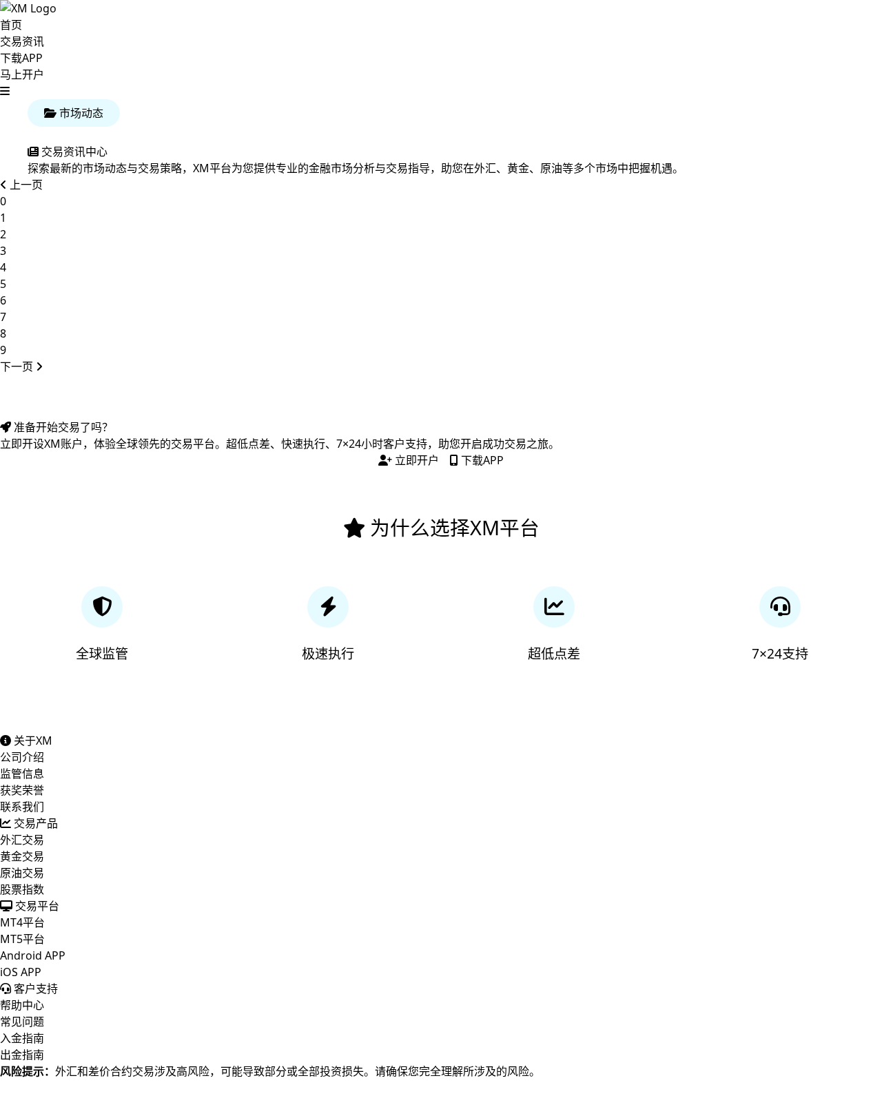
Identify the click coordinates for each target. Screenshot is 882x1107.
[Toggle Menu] (5, 91)
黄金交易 (22, 856)
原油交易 (22, 872)
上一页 (25, 184)
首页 (11, 24)
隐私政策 (186, 1098)
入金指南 (22, 1038)
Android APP (32, 955)
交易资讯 (22, 41)
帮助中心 (22, 1005)
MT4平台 (22, 922)
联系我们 (22, 806)
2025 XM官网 (309, 1098)
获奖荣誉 (22, 790)
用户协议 (242, 1098)
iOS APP (20, 972)
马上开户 (22, 74)
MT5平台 (22, 938)
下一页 (18, 366)
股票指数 (22, 889)
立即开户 (415, 460)
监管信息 (22, 773)
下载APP (21, 57)
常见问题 (22, 1021)
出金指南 (22, 1054)
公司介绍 (22, 757)
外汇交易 (22, 839)
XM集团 (58, 1098)
